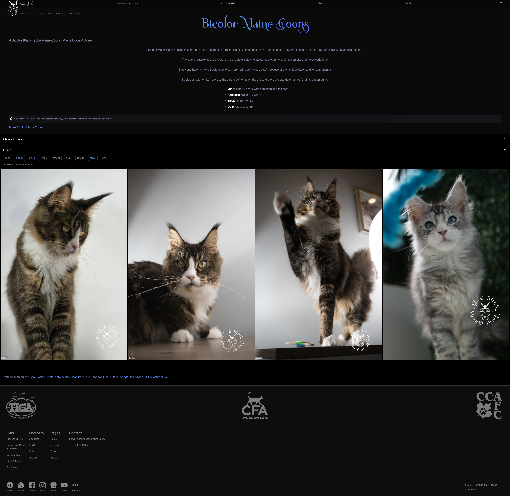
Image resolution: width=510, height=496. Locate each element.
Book (53, 451)
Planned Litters (15, 438)
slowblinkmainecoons (485, 485)
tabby (93, 158)
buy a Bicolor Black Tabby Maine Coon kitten (57, 377)
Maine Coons (46, 13)
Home (23, 13)
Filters (7, 150)
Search (54, 457)
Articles (33, 457)
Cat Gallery (12, 467)
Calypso (4, 358)
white (104, 158)
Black (69, 13)
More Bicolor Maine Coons (26, 127)
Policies (33, 451)
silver (68, 158)
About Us (34, 438)
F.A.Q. (32, 445)
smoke (80, 158)
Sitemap (55, 445)
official (56, 158)
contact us (160, 377)
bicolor (19, 158)
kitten (44, 158)
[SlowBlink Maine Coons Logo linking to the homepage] (17, 3)
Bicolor (59, 13)
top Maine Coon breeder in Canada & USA (125, 377)
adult (7, 158)
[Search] (501, 3)
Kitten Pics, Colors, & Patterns (16, 447)
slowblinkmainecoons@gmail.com (83, 438)
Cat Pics (33, 13)
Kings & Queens (15, 461)
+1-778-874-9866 (78, 445)
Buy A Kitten (13, 454)
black (32, 158)
